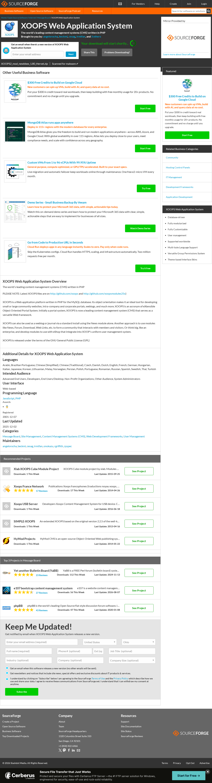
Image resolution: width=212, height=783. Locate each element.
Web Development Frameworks (104, 436)
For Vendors (138, 3)
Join (189, 3)
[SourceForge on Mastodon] (64, 750)
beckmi (63, 36)
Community (172, 157)
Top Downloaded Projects (15, 736)
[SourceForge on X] (60, 750)
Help (157, 3)
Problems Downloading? (117, 52)
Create (173, 3)
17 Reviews (42, 490)
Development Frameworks (179, 187)
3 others (96, 36)
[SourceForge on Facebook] (68, 750)
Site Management (31, 436)
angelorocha (50, 36)
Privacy (177, 763)
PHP (18, 398)
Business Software (14, 10)
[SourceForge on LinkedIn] (73, 750)
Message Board (11, 436)
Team (61, 726)
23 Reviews (42, 575)
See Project (139, 471)
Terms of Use (98, 678)
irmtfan (81, 36)
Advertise (205, 763)
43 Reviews (42, 610)
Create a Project (10, 721)
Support (125, 721)
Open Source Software (41, 10)
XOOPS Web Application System (76, 25)
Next (71, 54)
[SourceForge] (186, 37)
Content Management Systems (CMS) (63, 436)
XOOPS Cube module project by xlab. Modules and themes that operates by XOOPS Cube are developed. (91, 468)
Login (204, 3)
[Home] (19, 4)
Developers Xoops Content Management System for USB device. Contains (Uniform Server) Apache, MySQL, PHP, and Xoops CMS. (81, 503)
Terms (165, 763)
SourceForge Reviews (132, 736)
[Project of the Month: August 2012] (7, 406)
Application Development (179, 197)
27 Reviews (42, 592)
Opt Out (190, 763)
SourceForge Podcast (69, 10)
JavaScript (8, 398)
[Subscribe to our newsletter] (120, 4)
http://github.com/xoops (64, 293)
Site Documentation (131, 726)
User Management (134, 436)
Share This (89, 52)
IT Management (174, 177)
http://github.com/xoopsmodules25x (104, 293)
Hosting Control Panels (178, 167)
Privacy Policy (120, 678)
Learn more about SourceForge (179, 54)
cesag (72, 36)
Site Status (126, 731)
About (62, 721)
